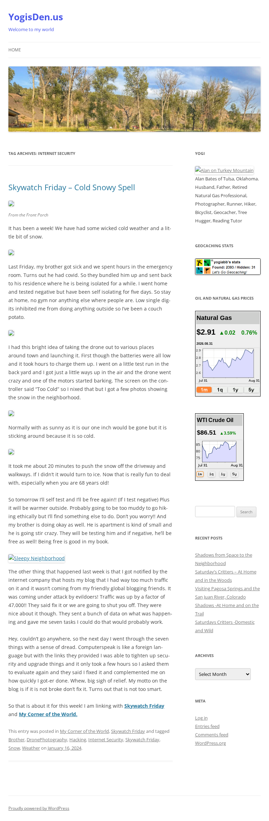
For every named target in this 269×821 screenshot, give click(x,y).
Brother (16, 739)
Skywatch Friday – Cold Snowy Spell (71, 187)
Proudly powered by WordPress (38, 808)
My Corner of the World (84, 731)
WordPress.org (210, 743)
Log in (201, 718)
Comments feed (211, 734)
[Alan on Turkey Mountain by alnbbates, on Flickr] (224, 170)
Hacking (77, 739)
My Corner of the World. (48, 714)
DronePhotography (47, 739)
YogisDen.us (35, 16)
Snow (14, 748)
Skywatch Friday (128, 731)
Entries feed (207, 726)
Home (14, 50)
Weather (31, 748)
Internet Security (105, 739)
